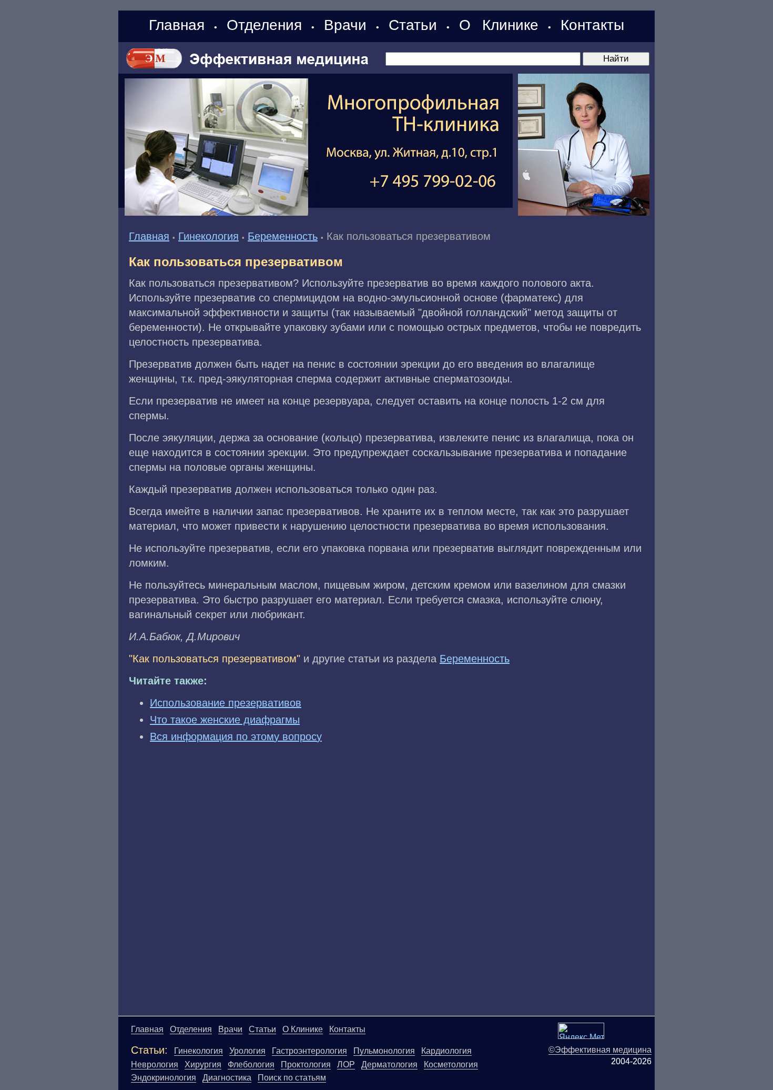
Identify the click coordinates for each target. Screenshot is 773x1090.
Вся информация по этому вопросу (236, 736)
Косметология (451, 1064)
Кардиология (446, 1050)
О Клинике (498, 25)
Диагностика (226, 1077)
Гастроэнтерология (309, 1050)
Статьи (413, 25)
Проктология (306, 1064)
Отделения (264, 25)
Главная (177, 25)
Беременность (283, 236)
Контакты (592, 25)
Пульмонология (384, 1050)
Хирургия (203, 1064)
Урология (247, 1050)
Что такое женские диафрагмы (225, 719)
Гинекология (208, 236)
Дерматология (389, 1064)
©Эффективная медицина (600, 1049)
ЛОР (346, 1064)
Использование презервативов (225, 703)
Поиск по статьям (292, 1077)
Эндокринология (163, 1077)
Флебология (251, 1064)
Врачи (345, 25)
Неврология (154, 1064)
